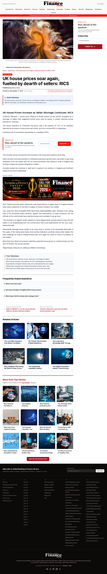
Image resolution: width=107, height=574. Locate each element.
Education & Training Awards (72, 518)
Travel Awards (90, 511)
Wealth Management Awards (93, 508)
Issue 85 (26, 482)
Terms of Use (6, 498)
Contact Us (5, 490)
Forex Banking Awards (71, 526)
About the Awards (49, 482)
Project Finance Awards (92, 492)
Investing (60, 9)
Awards (81, 9)
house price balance (49, 155)
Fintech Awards (69, 516)
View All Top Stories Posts (38, 459)
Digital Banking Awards (71, 542)
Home (4, 70)
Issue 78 (26, 500)
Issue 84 (26, 484)
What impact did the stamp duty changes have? (22, 296)
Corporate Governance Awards (73, 508)
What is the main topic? (14, 284)
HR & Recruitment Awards (92, 500)
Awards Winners (48, 487)
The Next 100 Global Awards (93, 506)
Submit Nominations (49, 490)
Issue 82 (26, 490)
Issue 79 (26, 498)
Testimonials (47, 492)
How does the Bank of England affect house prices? (24, 290)
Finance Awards (69, 545)
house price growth (44, 159)
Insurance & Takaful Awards (72, 532)
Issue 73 (26, 514)
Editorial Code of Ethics (92, 524)
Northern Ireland (9, 164)
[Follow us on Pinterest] (47, 569)
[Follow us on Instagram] (50, 569)
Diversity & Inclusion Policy (93, 527)
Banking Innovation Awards (72, 540)
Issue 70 (26, 522)
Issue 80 (26, 495)
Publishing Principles (91, 516)
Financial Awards (90, 532)
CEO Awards (68, 497)
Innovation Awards (70, 529)
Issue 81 (26, 492)
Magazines (89, 9)
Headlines (98, 9)
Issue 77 (26, 503)
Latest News (6, 492)
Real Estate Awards (91, 490)
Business (27, 9)
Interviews (18, 9)
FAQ (45, 498)
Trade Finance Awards (92, 503)
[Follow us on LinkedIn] (57, 569)
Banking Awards (69, 537)
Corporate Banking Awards (72, 510)
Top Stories (9, 9)
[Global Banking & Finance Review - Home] (53, 3)
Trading (67, 9)
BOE (16, 211)
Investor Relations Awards (92, 482)
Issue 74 (26, 511)
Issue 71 (26, 519)
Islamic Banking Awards (92, 487)
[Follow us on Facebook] (53, 569)
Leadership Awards (91, 484)
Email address (70, 468)
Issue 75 (26, 508)
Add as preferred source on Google (61, 91)
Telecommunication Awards (93, 498)
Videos (74, 9)
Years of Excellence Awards (93, 514)
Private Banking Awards (92, 535)
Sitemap (65, 565)
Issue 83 (26, 487)
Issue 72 (26, 516)
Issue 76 (26, 506)
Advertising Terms (7, 500)
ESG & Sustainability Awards (72, 521)
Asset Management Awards (72, 482)
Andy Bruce (17, 248)
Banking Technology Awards (72, 494)
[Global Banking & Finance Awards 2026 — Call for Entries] (38, 188)
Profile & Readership (8, 487)
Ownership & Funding (91, 519)
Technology (51, 9)
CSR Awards (68, 502)
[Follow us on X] (60, 569)
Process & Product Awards (93, 495)
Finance (35, 9)
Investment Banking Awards (72, 534)
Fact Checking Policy (91, 530)
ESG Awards (68, 524)
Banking (42, 9)
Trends (53, 12)
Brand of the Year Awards (72, 484)
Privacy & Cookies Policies (9, 495)
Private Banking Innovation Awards (95, 538)
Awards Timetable (49, 484)
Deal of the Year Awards (71, 505)
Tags (70, 565)
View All (26, 524)
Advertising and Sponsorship (10, 484)
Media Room (47, 495)
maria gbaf (16, 88)
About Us (5, 482)
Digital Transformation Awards (73, 513)
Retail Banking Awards (92, 540)
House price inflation (28, 116)
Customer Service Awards (72, 500)
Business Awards (69, 487)
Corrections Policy (91, 522)
